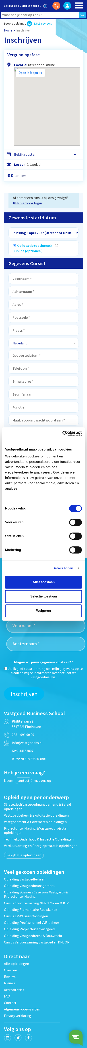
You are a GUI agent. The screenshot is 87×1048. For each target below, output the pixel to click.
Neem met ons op (27, 780)
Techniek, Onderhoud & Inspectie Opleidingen (39, 839)
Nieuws (9, 983)
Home (8, 30)
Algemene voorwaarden (22, 1009)
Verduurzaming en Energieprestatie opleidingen (40, 845)
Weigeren (43, 610)
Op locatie (34, 245)
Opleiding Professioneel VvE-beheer (31, 922)
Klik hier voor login (27, 203)
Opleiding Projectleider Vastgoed (29, 929)
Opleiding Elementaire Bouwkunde (30, 909)
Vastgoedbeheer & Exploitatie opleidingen (36, 815)
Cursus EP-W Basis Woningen (26, 916)
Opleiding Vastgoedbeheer (24, 879)
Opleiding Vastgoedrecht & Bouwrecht (33, 935)
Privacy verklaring (17, 1015)
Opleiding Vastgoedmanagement (29, 885)
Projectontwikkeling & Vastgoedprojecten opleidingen (36, 830)
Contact (10, 1002)
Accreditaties (14, 989)
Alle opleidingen (16, 963)
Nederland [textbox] (20, 343)
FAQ (7, 996)
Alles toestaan (44, 582)
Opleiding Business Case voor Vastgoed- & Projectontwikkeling (36, 894)
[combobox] (43, 343)
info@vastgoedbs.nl (27, 742)
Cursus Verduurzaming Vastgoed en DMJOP (36, 942)
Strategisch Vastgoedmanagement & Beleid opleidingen (37, 806)
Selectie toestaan (43, 596)
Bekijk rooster (25, 154)
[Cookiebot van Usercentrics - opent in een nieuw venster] (62, 433)
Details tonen (62, 568)
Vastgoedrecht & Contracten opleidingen (35, 822)
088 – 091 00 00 (23, 734)
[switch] (75, 522)
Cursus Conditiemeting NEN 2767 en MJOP (36, 903)
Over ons (10, 970)
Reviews (10, 976)
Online (28, 251)
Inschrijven (24, 694)
